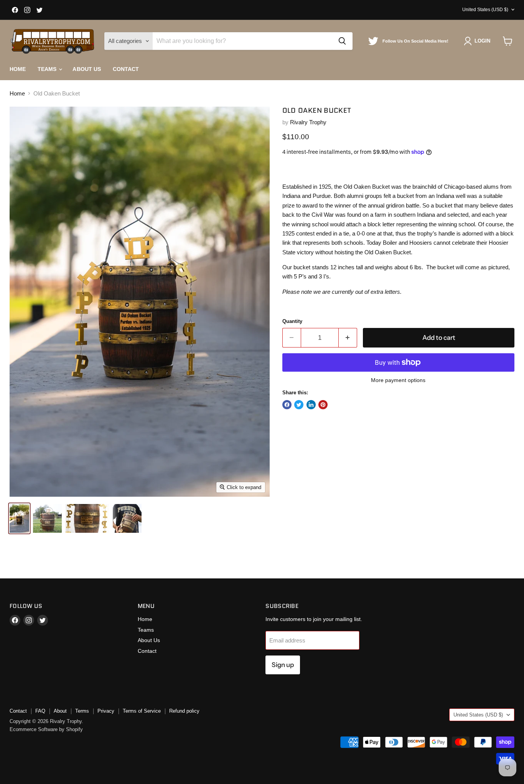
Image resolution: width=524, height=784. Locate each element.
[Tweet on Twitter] (298, 404)
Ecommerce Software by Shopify (46, 729)
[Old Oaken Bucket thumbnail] (19, 518)
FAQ (40, 711)
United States (485, 9)
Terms (82, 711)
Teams (48, 69)
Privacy (105, 711)
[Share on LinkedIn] (311, 404)
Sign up (283, 665)
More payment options (398, 380)
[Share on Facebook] (287, 404)
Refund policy (184, 711)
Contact (126, 69)
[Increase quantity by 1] (348, 338)
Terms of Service (142, 711)
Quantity (292, 321)
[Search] (342, 41)
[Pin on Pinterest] (323, 404)
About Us (87, 69)
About (60, 711)
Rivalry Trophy (308, 122)
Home (18, 69)
